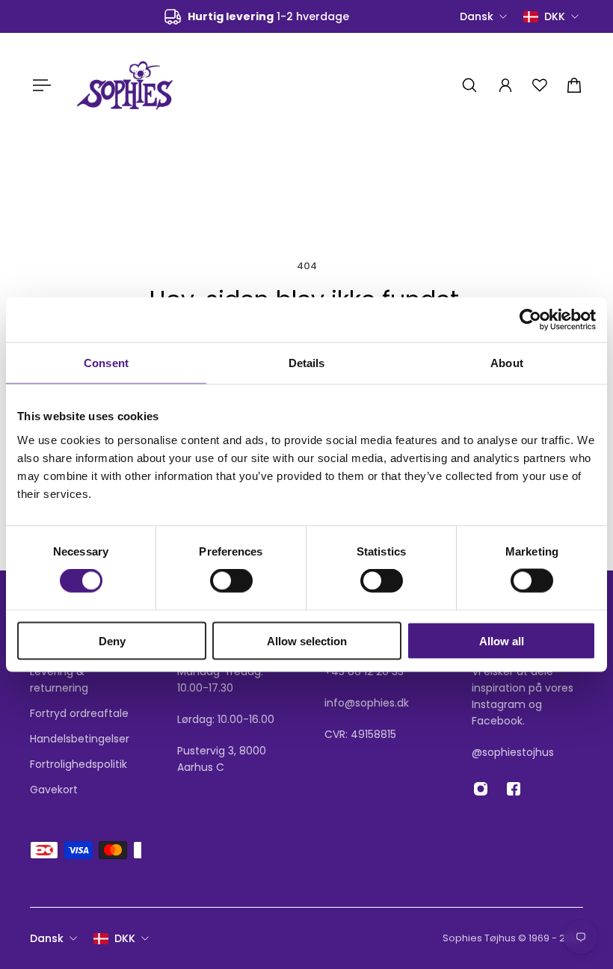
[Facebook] (513, 788)
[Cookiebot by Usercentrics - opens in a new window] (530, 320)
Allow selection (307, 640)
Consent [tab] (106, 363)
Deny (112, 640)
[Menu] (39, 85)
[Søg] (469, 85)
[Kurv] (574, 85)
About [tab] (506, 363)
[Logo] (125, 85)
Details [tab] (307, 363)
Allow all (501, 640)
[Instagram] (480, 788)
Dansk (47, 938)
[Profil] (505, 85)
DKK (124, 938)
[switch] (231, 581)
